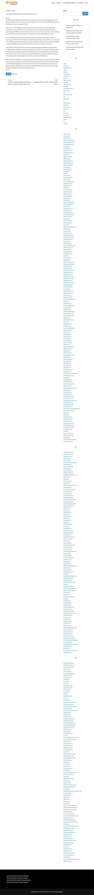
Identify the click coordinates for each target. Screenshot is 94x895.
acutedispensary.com (68, 817)
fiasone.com (66, 776)
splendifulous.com (67, 268)
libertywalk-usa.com (68, 454)
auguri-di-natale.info (68, 466)
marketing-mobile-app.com (69, 772)
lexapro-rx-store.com (68, 636)
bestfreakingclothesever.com (70, 807)
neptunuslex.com (67, 464)
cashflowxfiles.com (68, 760)
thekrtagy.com (66, 390)
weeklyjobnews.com (68, 830)
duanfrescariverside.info (69, 299)
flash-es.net (66, 797)
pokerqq (65, 78)
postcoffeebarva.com (68, 720)
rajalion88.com (67, 148)
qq (64, 100)
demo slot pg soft (67, 117)
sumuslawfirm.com (67, 811)
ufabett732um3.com (68, 319)
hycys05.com (66, 751)
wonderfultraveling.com (69, 545)
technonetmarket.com (68, 315)
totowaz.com (66, 824)
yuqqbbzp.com (66, 241)
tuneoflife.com (66, 857)
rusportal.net (66, 692)
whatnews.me (66, 332)
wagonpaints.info (67, 324)
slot (86, 3)
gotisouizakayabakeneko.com (70, 710)
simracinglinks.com (68, 491)
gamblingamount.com (68, 842)
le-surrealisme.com (68, 495)
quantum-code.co (67, 330)
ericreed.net (66, 592)
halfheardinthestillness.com (70, 588)
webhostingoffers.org (68, 204)
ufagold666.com (67, 357)
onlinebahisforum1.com (69, 142)
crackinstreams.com (68, 247)
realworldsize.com (67, 729)
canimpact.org (66, 619)
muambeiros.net (67, 559)
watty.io (65, 694)
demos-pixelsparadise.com (69, 485)
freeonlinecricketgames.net (70, 551)
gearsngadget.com (67, 251)
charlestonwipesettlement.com (70, 826)
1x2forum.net (66, 136)
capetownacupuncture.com (69, 702)
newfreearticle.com (68, 745)
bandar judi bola (67, 80)
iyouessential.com (67, 191)
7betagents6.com (67, 243)
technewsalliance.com (68, 313)
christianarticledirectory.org (70, 650)
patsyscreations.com (68, 163)
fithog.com (66, 574)
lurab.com (65, 431)
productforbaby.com (68, 733)
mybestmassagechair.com (69, 590)
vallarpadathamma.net (68, 727)
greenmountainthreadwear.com (71, 815)
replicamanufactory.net (69, 264)
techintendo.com (67, 210)
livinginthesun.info (67, 696)
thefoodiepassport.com (68, 611)
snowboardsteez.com (68, 756)
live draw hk (66, 115)
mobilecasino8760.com (68, 596)
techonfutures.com (67, 369)
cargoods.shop (66, 700)
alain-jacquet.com (67, 708)
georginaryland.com (68, 578)
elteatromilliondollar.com (69, 722)
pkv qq (65, 63)
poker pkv (65, 65)
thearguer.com (66, 770)
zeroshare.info (66, 520)
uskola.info (66, 322)
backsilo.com (66, 801)
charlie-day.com (67, 782)
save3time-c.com (67, 481)
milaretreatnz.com (67, 524)
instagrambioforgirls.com (69, 758)
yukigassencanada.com (69, 237)
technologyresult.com (68, 202)
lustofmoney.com (67, 850)
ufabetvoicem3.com (68, 284)
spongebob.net (66, 714)
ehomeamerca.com (68, 208)
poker (8, 876)
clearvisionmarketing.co (69, 328)
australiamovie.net (67, 456)
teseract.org (66, 344)
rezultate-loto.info (67, 266)
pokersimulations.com (68, 262)
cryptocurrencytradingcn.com (70, 822)
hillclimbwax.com (67, 844)
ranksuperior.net (67, 836)
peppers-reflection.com (69, 855)
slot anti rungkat (16, 880)
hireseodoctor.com (67, 253)
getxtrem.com (66, 764)
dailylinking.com (67, 185)
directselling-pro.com (68, 427)
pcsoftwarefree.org (68, 183)
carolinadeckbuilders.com (69, 503)
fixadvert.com (66, 477)
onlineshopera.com (68, 177)
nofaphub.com (66, 158)
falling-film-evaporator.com (70, 809)
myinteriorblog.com (68, 359)
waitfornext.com (67, 326)
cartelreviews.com (67, 216)
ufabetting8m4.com (68, 274)
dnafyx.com (66, 187)
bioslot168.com (67, 437)
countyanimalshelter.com (69, 832)
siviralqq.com (66, 803)
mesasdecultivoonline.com (69, 739)
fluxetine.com (66, 594)
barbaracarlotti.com (68, 629)
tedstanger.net (66, 317)
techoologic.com (67, 371)
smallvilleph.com (67, 528)
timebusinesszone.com (68, 853)
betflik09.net (66, 171)
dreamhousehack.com (68, 396)
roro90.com (66, 679)
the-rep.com (66, 510)
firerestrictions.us (67, 555)
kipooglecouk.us (67, 605)
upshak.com (66, 799)
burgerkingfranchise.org (69, 725)
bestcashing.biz (67, 553)
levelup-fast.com (67, 258)
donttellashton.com (68, 675)
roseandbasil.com (67, 580)
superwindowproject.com (69, 613)
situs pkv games (67, 84)
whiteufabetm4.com (68, 293)
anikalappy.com (67, 295)
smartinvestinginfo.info (69, 311)
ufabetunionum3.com (68, 276)
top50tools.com (67, 508)
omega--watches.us (68, 470)
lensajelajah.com (67, 169)
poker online (66, 76)
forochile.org (66, 541)
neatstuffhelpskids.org (68, 536)
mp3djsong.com (67, 460)
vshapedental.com (67, 379)
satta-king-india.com (68, 235)
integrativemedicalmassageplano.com (72, 791)
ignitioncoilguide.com (68, 433)
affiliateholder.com (67, 861)
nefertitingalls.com (67, 160)
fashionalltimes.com (68, 402)
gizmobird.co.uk (67, 458)
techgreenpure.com (68, 212)
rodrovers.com (66, 231)
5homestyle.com (67, 652)
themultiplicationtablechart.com (71, 644)
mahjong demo (66, 103)
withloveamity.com (67, 194)
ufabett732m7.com (67, 348)
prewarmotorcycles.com (69, 489)
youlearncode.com (67, 196)
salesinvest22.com (67, 342)
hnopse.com (66, 846)
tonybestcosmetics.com (69, 410)
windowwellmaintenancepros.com (71, 859)
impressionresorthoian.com (70, 805)
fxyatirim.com (66, 198)
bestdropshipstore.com (68, 214)
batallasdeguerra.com (68, 532)
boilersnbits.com (67, 741)
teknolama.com (67, 731)
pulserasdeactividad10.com (70, 627)
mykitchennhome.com (68, 607)
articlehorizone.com (68, 239)
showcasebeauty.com (68, 497)
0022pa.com (66, 518)
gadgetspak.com (67, 249)
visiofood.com (66, 350)
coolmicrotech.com (67, 394)
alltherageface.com (68, 419)
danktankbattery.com (68, 778)
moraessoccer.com (67, 539)
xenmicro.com (66, 175)
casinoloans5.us (67, 600)
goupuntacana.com (67, 150)
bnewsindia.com (67, 361)
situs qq (65, 69)
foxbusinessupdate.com (69, 786)
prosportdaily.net (67, 340)
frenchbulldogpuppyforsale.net (70, 640)
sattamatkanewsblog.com (69, 820)
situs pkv (65, 72)
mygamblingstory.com (68, 663)
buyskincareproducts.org (69, 638)
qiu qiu (65, 119)
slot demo (65, 105)
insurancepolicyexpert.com (69, 499)
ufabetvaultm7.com (68, 280)
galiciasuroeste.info (68, 530)
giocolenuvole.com (67, 189)
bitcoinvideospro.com (68, 704)
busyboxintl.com (67, 716)
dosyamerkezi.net (67, 493)
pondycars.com (67, 367)
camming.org (66, 146)
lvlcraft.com (66, 224)
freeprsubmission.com (68, 355)
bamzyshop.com (67, 365)
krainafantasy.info (67, 685)
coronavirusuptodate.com (69, 245)
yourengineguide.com (68, 383)
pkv (64, 92)
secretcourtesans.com (68, 140)
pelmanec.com (66, 669)
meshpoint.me (66, 712)
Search (65, 10)
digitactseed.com (67, 222)
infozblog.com (66, 561)
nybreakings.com (67, 386)
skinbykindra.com (67, 416)
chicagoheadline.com (68, 144)
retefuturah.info (67, 309)
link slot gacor (66, 107)
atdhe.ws (65, 584)
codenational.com (67, 421)
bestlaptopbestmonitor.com (70, 576)
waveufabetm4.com (68, 286)
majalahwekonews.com (69, 665)
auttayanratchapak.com (69, 718)
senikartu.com (66, 689)
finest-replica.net (67, 336)
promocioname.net (67, 547)
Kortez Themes (59, 891)
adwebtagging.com (67, 834)
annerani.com (66, 514)
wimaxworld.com (67, 549)
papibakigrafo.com (67, 615)
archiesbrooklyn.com (68, 557)
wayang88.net (66, 288)
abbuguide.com (67, 200)
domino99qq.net (67, 671)
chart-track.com (67, 543)
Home (53, 3)
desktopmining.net (67, 631)
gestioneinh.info (67, 338)
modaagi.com (66, 526)
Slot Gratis (80, 3)
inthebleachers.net (67, 633)
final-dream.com (67, 334)
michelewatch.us (67, 468)
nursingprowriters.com (68, 813)
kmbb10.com (66, 762)
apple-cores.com (67, 625)
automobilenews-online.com (70, 400)
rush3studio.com (67, 677)
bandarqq (20, 876)
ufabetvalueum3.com (68, 278)
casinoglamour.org (67, 646)
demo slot (65, 82)
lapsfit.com (66, 255)
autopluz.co (66, 479)
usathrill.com (66, 377)
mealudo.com (66, 780)
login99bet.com (67, 138)
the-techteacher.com (68, 398)
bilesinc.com (66, 522)
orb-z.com (65, 735)
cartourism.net (66, 623)
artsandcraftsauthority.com (69, 439)
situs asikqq (66, 98)
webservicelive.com (68, 441)
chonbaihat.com (67, 563)
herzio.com (66, 681)
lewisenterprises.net (68, 181)
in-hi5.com (65, 683)
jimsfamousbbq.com (68, 452)
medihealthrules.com (68, 375)
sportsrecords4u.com (68, 270)
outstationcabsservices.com (70, 388)
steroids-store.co (67, 569)
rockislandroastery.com (69, 425)
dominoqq (65, 86)
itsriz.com (65, 698)
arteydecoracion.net (68, 572)
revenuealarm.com (67, 429)
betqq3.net (66, 598)
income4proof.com (67, 165)
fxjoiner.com (66, 414)
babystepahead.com (68, 838)
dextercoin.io (66, 648)
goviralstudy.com (67, 621)
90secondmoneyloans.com (69, 227)
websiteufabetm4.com (68, 291)
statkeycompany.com (68, 501)
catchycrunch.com (67, 156)
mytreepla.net (66, 260)
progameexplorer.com (68, 423)
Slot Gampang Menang (69, 3)
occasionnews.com (67, 848)
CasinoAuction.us (67, 603)
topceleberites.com (68, 272)
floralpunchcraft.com (68, 774)
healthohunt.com (67, 307)
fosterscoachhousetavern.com (70, 737)
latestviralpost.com (68, 743)
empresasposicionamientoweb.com (71, 408)
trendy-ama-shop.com (68, 346)
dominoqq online (67, 67)
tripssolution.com (67, 233)
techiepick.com (67, 363)
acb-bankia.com (67, 795)
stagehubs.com (67, 134)
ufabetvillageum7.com (68, 282)
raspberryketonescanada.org (70, 373)
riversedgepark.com (68, 152)
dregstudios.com (67, 534)
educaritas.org (66, 167)
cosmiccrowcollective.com (69, 706)
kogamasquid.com (67, 642)
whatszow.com (66, 206)
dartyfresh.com (67, 179)
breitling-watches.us (68, 472)
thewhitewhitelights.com (69, 582)
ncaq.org (65, 173)
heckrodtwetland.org (68, 586)
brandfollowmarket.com (69, 828)
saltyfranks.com (67, 512)
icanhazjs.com (66, 617)
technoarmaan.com (68, 406)
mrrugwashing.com (68, 793)
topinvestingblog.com (68, 505)
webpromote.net (67, 567)
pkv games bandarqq (68, 88)
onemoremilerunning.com (69, 753)
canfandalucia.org (67, 381)
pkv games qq (66, 74)
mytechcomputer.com (68, 435)
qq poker (16, 882)
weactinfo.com (66, 766)
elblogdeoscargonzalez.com (70, 565)
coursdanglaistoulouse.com (70, 462)
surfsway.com (66, 218)
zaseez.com (66, 154)
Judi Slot (59, 3)
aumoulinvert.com (67, 609)
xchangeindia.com (67, 392)
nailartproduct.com (68, 220)
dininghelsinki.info (67, 297)
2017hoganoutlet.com (68, 667)
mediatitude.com (67, 487)
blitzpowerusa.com (67, 747)
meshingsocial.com (68, 768)
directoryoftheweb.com (69, 673)
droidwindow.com (67, 352)
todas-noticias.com (67, 687)
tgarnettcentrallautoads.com (70, 475)
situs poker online (67, 94)
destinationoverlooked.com (69, 840)
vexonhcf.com (66, 483)
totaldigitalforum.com (68, 404)
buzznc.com (66, 412)
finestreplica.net (67, 303)
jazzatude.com (66, 516)
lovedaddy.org (66, 789)
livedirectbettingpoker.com (69, 784)
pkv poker (26, 882)
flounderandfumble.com (69, 305)
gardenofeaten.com (68, 749)
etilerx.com (66, 301)
